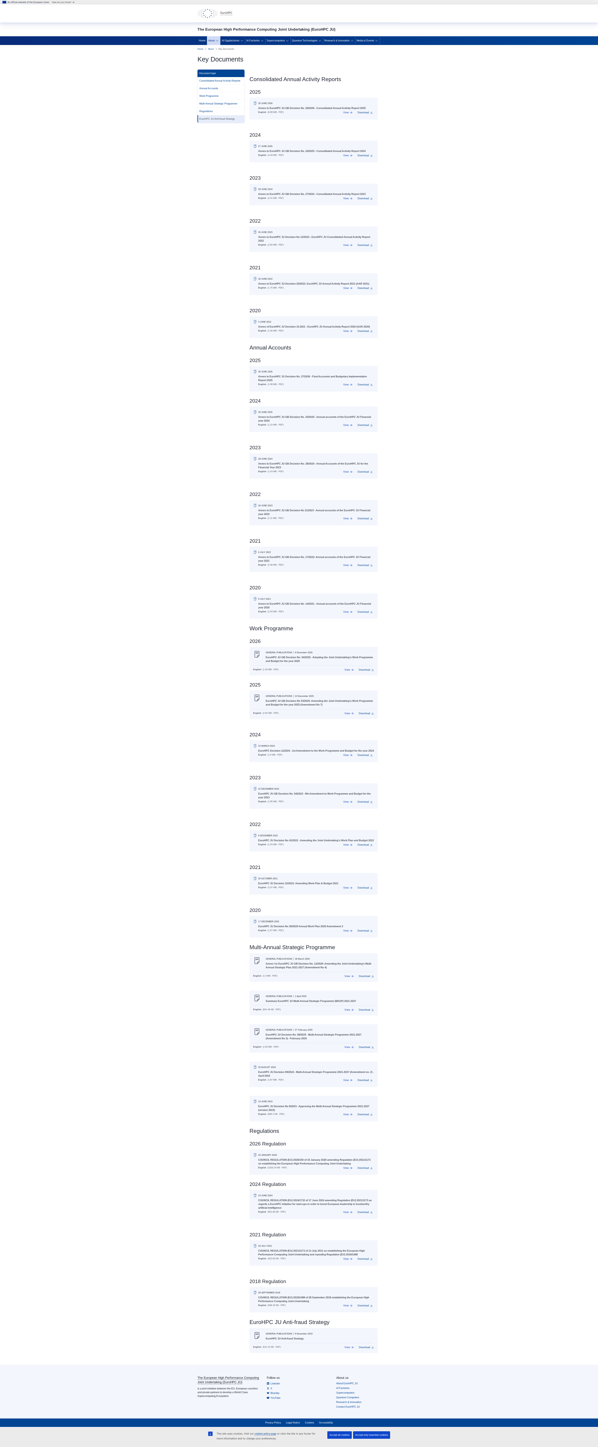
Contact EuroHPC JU (348, 1406)
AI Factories (253, 40)
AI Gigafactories (230, 40)
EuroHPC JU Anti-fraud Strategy (217, 119)
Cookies (309, 1422)
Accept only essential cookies (371, 1435)
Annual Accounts (208, 88)
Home (202, 40)
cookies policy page (265, 1433)
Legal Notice (293, 1422)
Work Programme (209, 96)
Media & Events (365, 40)
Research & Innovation (337, 40)
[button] (348, 112)
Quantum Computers (347, 1397)
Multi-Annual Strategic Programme (218, 103)
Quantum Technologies (304, 40)
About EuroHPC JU (347, 1383)
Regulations (206, 111)
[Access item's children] (217, 40)
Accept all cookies (340, 1435)
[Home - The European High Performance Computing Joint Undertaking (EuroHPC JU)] (215, 13)
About (211, 40)
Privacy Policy (273, 1422)
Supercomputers (276, 40)
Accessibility (326, 1422)
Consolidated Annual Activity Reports (219, 80)
